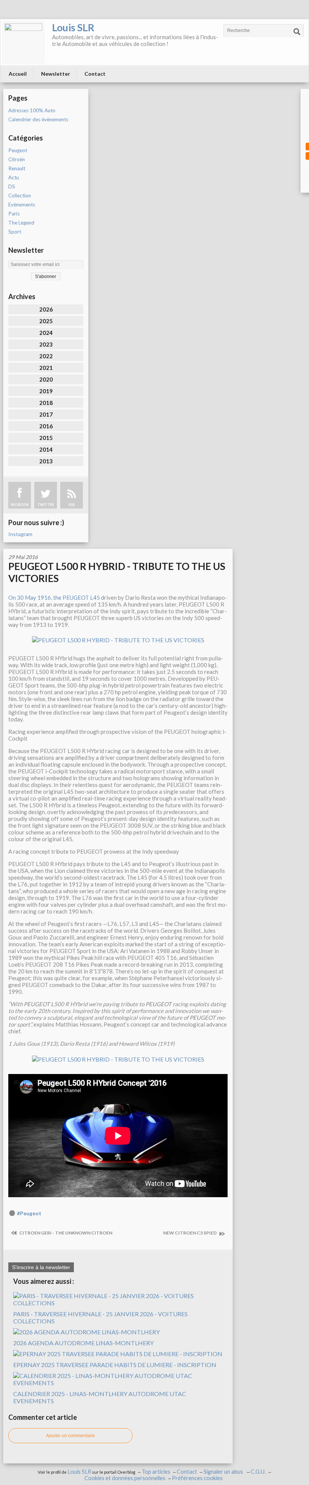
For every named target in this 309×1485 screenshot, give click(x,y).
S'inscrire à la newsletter (41, 1267)
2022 (46, 356)
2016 (46, 426)
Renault (16, 168)
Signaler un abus (223, 1471)
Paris (14, 214)
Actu (13, 177)
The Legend (21, 223)
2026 (46, 309)
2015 (46, 437)
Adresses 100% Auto (31, 110)
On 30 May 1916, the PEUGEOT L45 (54, 597)
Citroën (16, 159)
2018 (46, 402)
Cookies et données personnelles (124, 1478)
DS (11, 186)
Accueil (18, 73)
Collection (19, 195)
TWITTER (45, 505)
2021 (46, 367)
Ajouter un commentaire (70, 1435)
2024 (46, 332)
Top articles (156, 1471)
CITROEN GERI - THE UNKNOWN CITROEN (65, 1233)
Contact (95, 73)
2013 (46, 461)
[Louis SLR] (23, 42)
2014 (46, 449)
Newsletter (55, 73)
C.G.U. (258, 1471)
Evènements (21, 205)
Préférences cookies (197, 1478)
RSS (72, 505)
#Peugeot (29, 1213)
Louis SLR (73, 27)
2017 (46, 414)
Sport (14, 232)
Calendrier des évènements (38, 119)
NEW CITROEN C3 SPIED (190, 1233)
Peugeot (17, 150)
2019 (46, 391)
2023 (46, 344)
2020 (46, 379)
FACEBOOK (20, 505)
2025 (46, 321)
